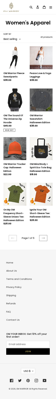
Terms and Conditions (19, 279)
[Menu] (50, 7)
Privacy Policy (13, 287)
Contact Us (13, 319)
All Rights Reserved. (38, 388)
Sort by (7, 34)
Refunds (11, 303)
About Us (11, 270)
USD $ (27, 371)
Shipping (11, 295)
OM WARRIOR (22, 388)
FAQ (8, 311)
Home (9, 262)
